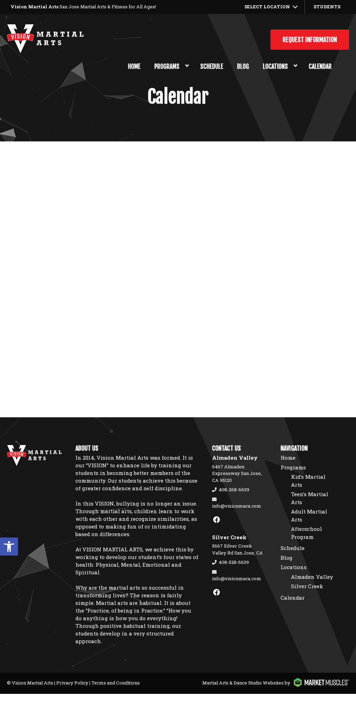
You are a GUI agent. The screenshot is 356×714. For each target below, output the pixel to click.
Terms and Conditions (115, 683)
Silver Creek (307, 586)
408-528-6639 (234, 562)
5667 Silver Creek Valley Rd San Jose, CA (237, 549)
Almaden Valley (312, 576)
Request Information (310, 39)
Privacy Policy (72, 683)
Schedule (211, 66)
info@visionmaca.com (236, 506)
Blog (243, 66)
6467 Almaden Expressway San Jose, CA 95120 (237, 473)
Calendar (320, 66)
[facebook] (216, 519)
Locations (275, 66)
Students (327, 6)
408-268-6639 (234, 489)
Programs (166, 66)
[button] (9, 546)
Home (134, 66)
